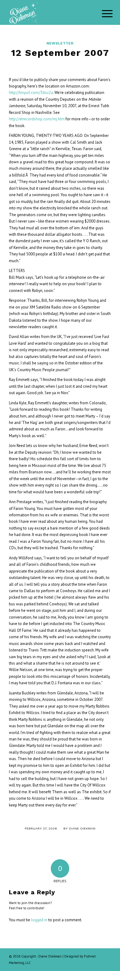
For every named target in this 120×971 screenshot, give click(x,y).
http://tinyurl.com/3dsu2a (31, 92)
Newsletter (60, 43)
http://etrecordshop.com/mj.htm (37, 119)
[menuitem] (102, 13)
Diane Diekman (82, 828)
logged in (39, 919)
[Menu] (102, 13)
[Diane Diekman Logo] (49, 12)
